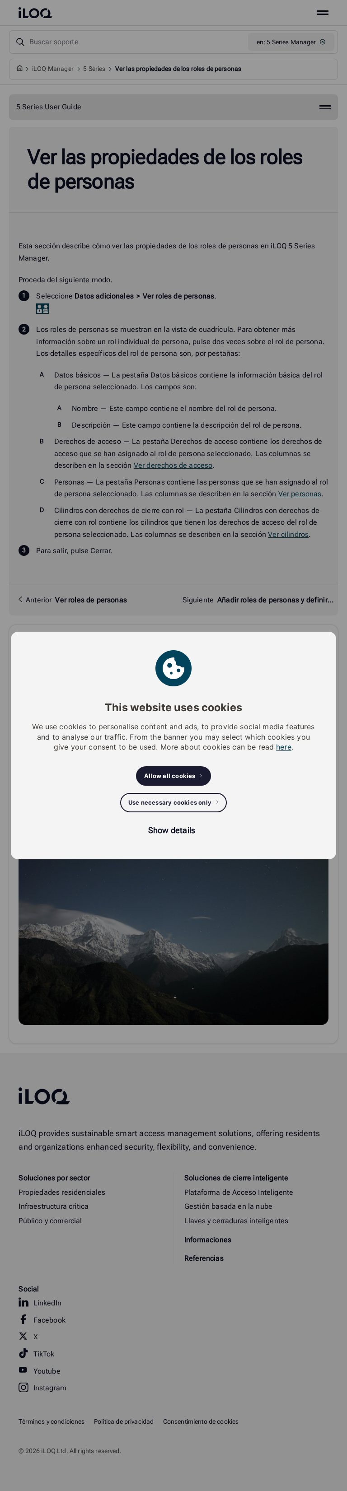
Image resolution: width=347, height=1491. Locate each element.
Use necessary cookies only (169, 802)
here (283, 746)
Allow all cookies (169, 775)
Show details (171, 830)
